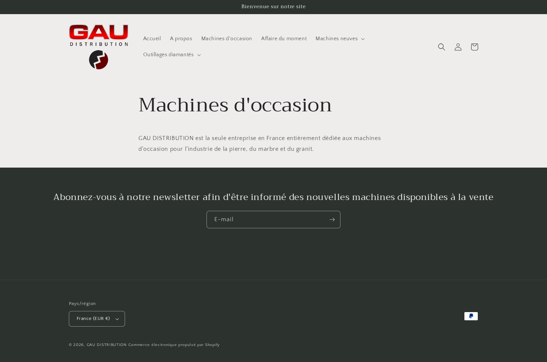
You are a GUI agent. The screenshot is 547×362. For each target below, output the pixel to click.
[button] (339, 39)
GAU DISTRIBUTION (107, 345)
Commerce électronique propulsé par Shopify (174, 345)
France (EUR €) (93, 318)
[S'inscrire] (332, 219)
